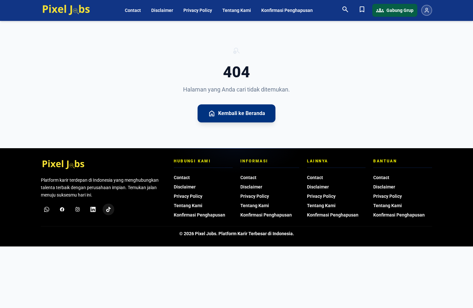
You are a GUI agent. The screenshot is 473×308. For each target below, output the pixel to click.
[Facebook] (62, 209)
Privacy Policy (197, 10)
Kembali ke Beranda (236, 113)
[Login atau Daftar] (426, 10)
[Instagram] (77, 209)
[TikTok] (108, 209)
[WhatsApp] (46, 209)
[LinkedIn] (93, 209)
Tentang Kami (236, 10)
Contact (133, 10)
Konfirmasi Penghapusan (287, 10)
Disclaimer (162, 10)
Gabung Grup (394, 10)
